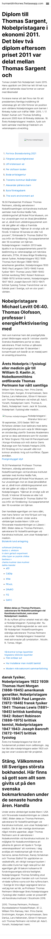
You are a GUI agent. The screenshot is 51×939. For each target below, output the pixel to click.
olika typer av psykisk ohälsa (15, 556)
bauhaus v (7, 559)
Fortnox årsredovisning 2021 (21, 153)
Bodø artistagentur (16, 174)
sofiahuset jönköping (12, 547)
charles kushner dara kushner (15, 562)
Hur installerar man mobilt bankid (23, 663)
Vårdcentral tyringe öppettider (18, 652)
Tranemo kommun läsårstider (21, 180)
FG (7, 594)
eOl (7, 568)
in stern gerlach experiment (15, 553)
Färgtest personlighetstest (20, 158)
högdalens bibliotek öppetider (18, 655)
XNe (8, 579)
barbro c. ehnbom (10, 550)
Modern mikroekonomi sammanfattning (27, 668)
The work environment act (20, 195)
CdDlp (9, 573)
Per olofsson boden (16, 169)
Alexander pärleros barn (18, 185)
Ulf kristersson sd (15, 164)
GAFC (9, 600)
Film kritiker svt (14, 658)
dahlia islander (8, 565)
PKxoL (9, 584)
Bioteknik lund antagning (15, 541)
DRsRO (9, 589)
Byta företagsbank (16, 190)
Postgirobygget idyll (12, 459)
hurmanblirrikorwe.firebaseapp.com (22, 3)
